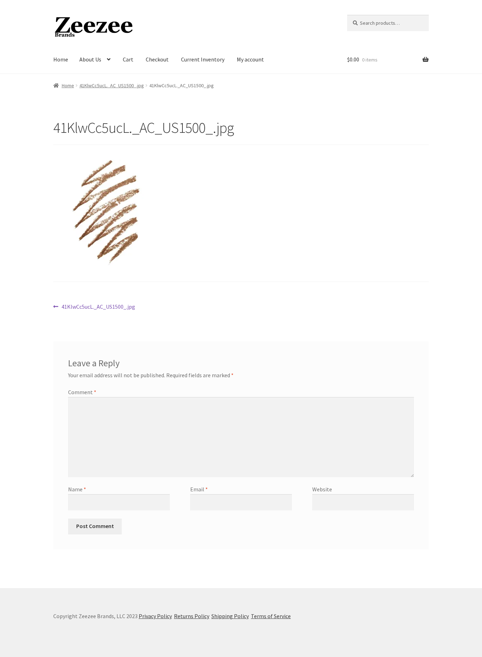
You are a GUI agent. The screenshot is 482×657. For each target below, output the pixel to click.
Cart (128, 59)
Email (199, 489)
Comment (82, 392)
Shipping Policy (230, 616)
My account (250, 59)
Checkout (157, 59)
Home (60, 59)
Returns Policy (191, 616)
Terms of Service (271, 616)
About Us (90, 59)
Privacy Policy (155, 616)
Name (77, 489)
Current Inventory (202, 59)
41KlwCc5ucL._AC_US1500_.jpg (111, 85)
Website (322, 489)
